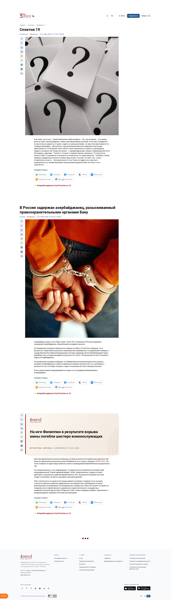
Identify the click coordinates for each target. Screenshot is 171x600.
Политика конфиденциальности (139, 561)
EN (141, 596)
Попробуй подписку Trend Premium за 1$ (54, 185)
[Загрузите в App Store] (130, 588)
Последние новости (60, 558)
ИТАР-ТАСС (100, 461)
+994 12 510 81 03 (26, 572)
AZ (145, 596)
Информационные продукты (113, 561)
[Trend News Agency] (26, 556)
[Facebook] (26, 588)
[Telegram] (40, 588)
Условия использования (137, 558)
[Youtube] (35, 588)
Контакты (82, 564)
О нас (81, 558)
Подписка (107, 558)
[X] (31, 588)
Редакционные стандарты (87, 567)
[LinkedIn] (44, 588)
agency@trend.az (25, 575)
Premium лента (59, 561)
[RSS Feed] (48, 588)
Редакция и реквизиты (86, 561)
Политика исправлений (86, 570)
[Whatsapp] (22, 588)
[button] (22, 39)
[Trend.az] (27, 16)
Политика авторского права (138, 564)
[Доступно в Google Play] (143, 588)
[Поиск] (107, 16)
